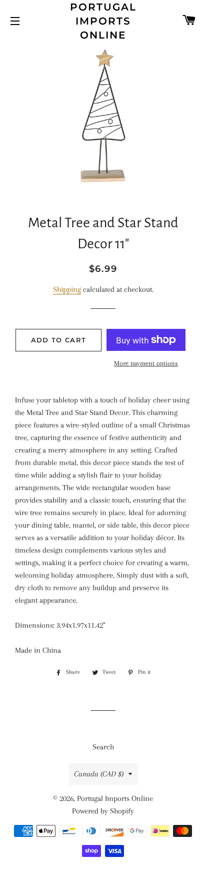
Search (103, 746)
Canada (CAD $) (99, 773)
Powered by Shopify (103, 810)
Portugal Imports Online (103, 21)
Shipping (67, 289)
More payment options (146, 363)
